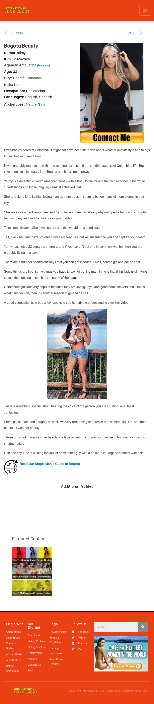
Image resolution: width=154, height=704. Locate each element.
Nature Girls (35, 104)
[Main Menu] (145, 10)
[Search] (143, 627)
